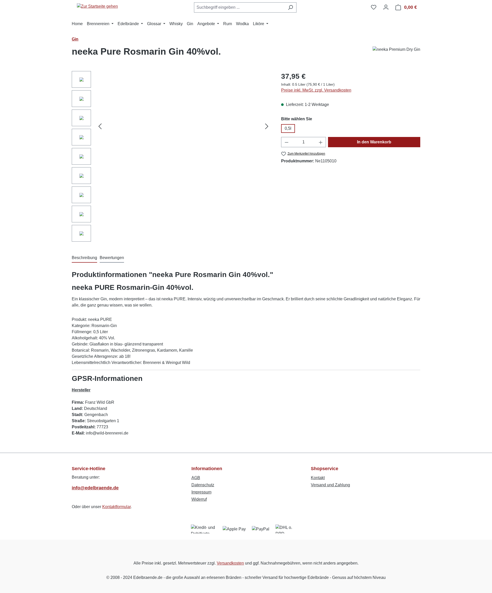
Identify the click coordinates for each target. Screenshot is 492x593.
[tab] (84, 258)
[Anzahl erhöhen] (320, 142)
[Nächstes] (267, 126)
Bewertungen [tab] (112, 257)
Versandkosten (230, 563)
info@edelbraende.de (95, 487)
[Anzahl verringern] (286, 142)
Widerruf (199, 499)
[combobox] (239, 7)
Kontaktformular (116, 507)
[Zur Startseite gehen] (97, 6)
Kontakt (318, 478)
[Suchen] (290, 7)
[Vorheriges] (100, 126)
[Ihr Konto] (386, 7)
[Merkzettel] (373, 7)
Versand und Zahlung (330, 485)
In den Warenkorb (374, 142)
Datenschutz (202, 485)
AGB (195, 478)
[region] (171, 157)
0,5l (288, 128)
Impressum (201, 492)
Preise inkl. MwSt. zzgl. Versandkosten (316, 90)
